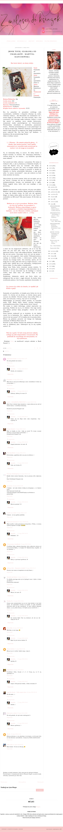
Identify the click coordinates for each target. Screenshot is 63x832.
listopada (53, 189)
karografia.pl (56, 829)
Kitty (12, 341)
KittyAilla (9, 628)
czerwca (53, 201)
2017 (50, 261)
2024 (50, 170)
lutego (52, 256)
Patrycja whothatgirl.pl (13, 474)
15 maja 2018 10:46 (26, 544)
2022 (50, 175)
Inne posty (31, 41)
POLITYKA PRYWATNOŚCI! (51, 41)
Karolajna (9, 379)
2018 (50, 185)
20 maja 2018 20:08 (22, 713)
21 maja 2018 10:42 (23, 723)
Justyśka (13, 369)
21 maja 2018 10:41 (23, 659)
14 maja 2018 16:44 (20, 429)
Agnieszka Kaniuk (12, 358)
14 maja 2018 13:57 (22, 358)
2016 (50, 264)
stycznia (53, 258)
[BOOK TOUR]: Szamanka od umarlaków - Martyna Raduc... (55, 235)
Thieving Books (11, 453)
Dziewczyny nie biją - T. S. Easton (54, 242)
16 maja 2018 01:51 (22, 577)
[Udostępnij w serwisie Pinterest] (40, 348)
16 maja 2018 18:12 (18, 628)
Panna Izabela (10, 649)
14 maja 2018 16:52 (21, 453)
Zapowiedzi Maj (54, 248)
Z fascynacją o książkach (13, 544)
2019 (50, 182)
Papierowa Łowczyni (12, 522)
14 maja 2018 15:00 (18, 379)
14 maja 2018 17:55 (25, 473)
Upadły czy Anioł (11, 513)
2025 (50, 168)
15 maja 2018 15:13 (31, 568)
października (54, 192)
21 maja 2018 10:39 (23, 533)
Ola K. (8, 734)
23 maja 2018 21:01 (16, 734)
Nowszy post (4, 782)
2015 (50, 266)
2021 (50, 177)
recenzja (6, 351)
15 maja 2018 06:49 (23, 521)
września (53, 194)
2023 (50, 173)
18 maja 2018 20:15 (18, 669)
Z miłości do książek (13, 829)
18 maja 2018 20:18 (32, 692)
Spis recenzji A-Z (22, 41)
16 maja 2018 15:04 (18, 601)
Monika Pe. (10, 601)
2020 (50, 180)
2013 (50, 271)
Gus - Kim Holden (55, 245)
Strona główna (11, 41)
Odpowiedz (9, 363)
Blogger (38, 806)
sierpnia (53, 196)
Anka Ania (10, 744)
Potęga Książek (11, 429)
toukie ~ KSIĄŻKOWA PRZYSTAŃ (16, 402)
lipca (52, 199)
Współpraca (39, 41)
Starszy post (40, 782)
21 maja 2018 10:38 (23, 442)
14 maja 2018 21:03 (22, 512)
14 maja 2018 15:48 (31, 402)
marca (52, 253)
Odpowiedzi (11, 366)
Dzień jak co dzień (12, 713)
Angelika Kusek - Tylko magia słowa (16, 692)
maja (52, 204)
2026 (50, 165)
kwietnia (53, 251)
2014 (50, 268)
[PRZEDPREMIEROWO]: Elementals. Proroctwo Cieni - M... (55, 226)
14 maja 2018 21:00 (18, 486)
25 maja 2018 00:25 (18, 744)
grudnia (53, 187)
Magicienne (10, 670)
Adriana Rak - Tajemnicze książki (16, 568)
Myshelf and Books (12, 577)
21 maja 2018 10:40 (23, 615)
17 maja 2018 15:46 (20, 649)
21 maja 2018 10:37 (23, 368)
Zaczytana (9, 486)
